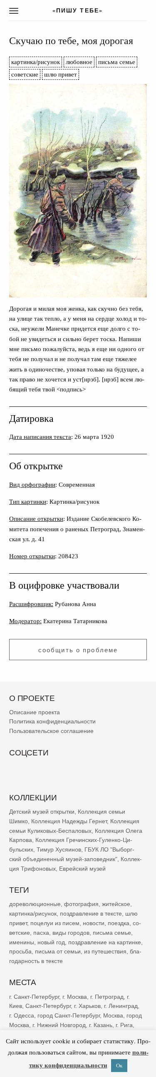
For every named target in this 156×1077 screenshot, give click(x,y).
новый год (51, 942)
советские (24, 74)
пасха (41, 932)
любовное (79, 61)
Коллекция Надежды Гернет (69, 821)
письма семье (116, 61)
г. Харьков (87, 1006)
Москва (113, 1015)
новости (93, 923)
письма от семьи (58, 951)
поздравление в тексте (91, 913)
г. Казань (100, 1025)
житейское (116, 904)
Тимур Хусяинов (59, 850)
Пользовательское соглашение (51, 731)
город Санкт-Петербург (68, 1015)
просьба (20, 951)
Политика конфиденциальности (52, 721)
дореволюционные (35, 904)
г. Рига (124, 1025)
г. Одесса (21, 1015)
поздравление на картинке (104, 942)
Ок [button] (119, 1065)
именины (21, 942)
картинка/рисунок (35, 61)
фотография (81, 904)
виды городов (70, 932)
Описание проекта (34, 712)
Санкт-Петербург (48, 1006)
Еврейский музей (82, 868)
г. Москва (74, 996)
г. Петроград (107, 996)
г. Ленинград (121, 1006)
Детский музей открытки (41, 811)
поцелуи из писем (54, 923)
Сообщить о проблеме (78, 650)
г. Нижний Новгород (59, 1025)
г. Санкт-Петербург (34, 996)
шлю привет (60, 74)
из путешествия (105, 951)
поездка (118, 923)
